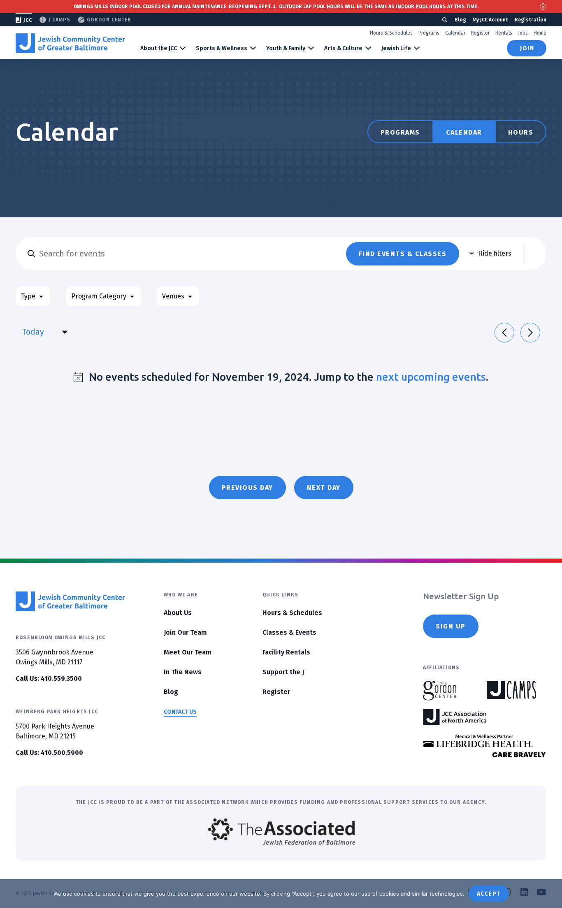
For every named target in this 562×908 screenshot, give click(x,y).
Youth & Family (285, 48)
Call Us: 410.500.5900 (49, 753)
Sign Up (451, 626)
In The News (183, 672)
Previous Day (247, 487)
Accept (489, 893)
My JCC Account (490, 20)
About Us (178, 613)
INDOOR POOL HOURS (421, 6)
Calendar (455, 33)
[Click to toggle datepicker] (64, 332)
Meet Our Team (187, 652)
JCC (27, 20)
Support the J (283, 672)
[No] (552, 893)
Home (540, 33)
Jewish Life (396, 48)
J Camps (59, 20)
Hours (521, 132)
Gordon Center (109, 20)
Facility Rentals (286, 652)
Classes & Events (289, 632)
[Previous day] (504, 332)
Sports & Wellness (221, 48)
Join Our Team (185, 632)
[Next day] (530, 332)
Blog (460, 20)
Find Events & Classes (403, 254)
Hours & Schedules (391, 33)
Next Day (324, 487)
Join (527, 48)
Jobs (523, 33)
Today (33, 332)
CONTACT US (180, 711)
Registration (530, 20)
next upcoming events (431, 377)
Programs (428, 33)
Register (480, 33)
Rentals (503, 33)
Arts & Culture (343, 48)
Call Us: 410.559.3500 (49, 678)
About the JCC (158, 48)
